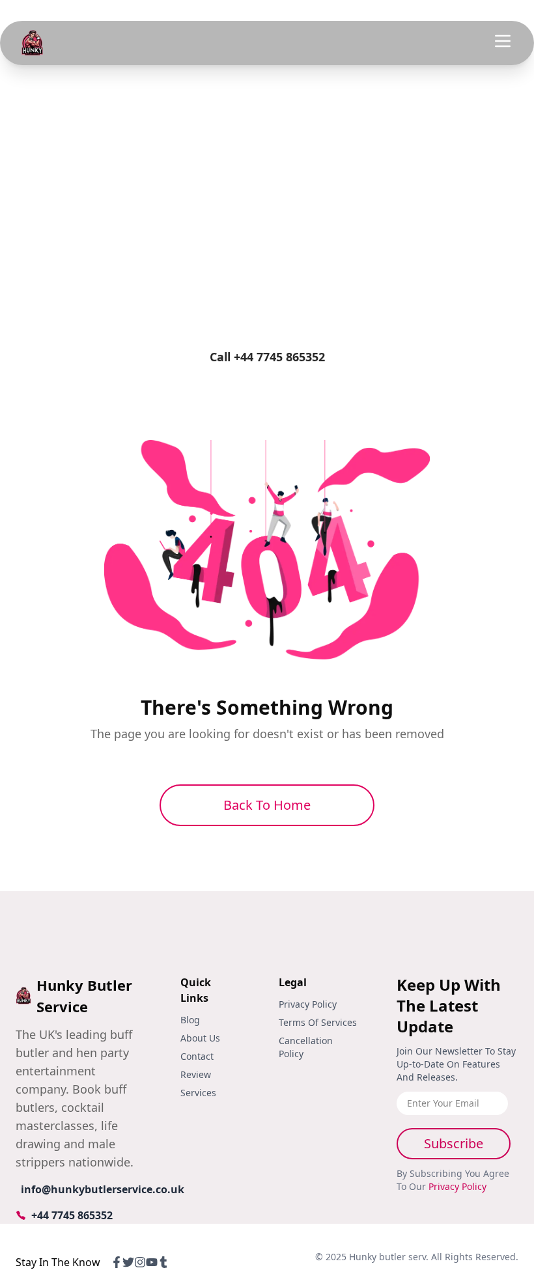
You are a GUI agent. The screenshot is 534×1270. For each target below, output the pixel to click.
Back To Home (267, 805)
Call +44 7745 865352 (267, 357)
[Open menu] (502, 41)
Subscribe (453, 1143)
